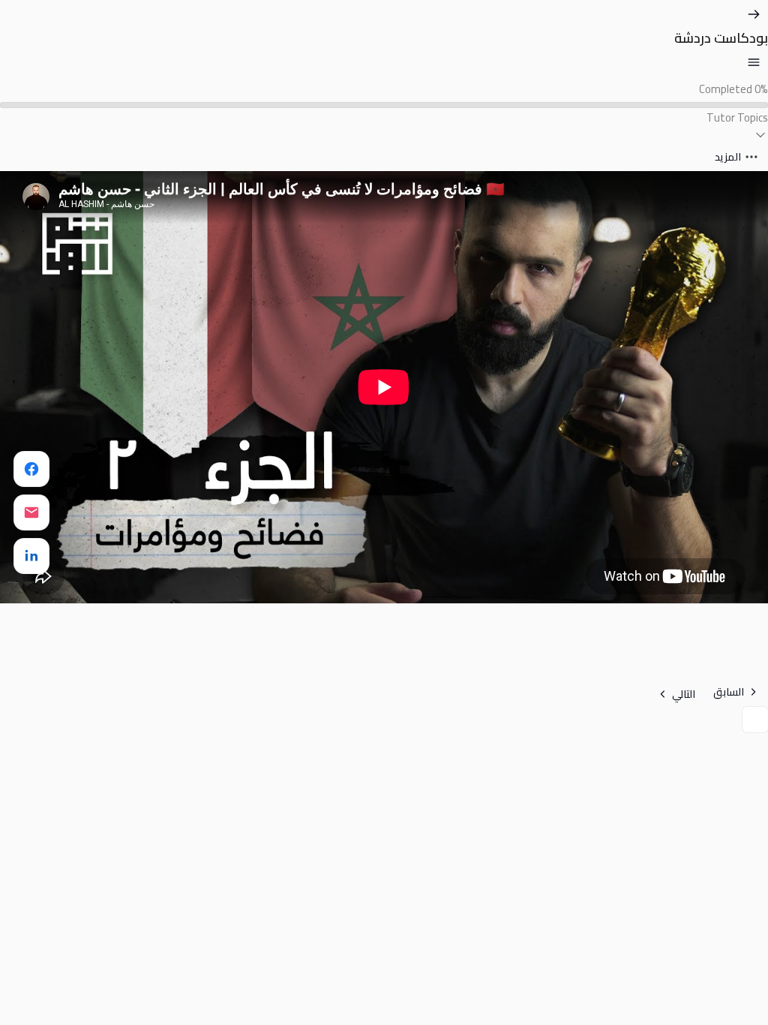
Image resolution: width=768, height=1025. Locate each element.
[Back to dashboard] (754, 14)
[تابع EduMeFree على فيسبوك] (32, 469)
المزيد (728, 157)
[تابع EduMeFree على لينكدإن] (32, 556)
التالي (683, 694)
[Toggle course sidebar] (754, 62)
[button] (384, 125)
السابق (728, 692)
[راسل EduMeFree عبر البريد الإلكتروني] (32, 512)
